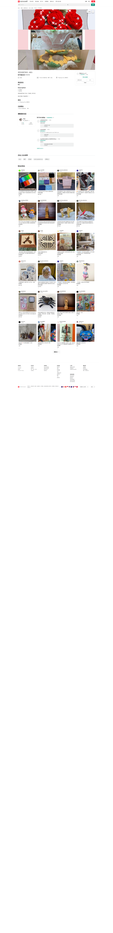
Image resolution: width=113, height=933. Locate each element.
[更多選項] (19, 197)
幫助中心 (28, 386)
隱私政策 (56, 386)
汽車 (57, 371)
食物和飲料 (72, 376)
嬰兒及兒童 (45, 369)
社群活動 (58, 370)
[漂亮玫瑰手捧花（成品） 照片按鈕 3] (56, 60)
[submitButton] (93, 5)
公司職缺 (41, 386)
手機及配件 (72, 368)
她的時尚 (32, 368)
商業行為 (28, 387)
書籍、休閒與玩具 (86, 370)
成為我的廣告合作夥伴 (47, 386)
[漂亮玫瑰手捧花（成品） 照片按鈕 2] (56, 40)
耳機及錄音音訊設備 (73, 369)
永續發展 (38, 386)
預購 (57, 368)
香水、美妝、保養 (34, 369)
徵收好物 (58, 369)
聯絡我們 (32, 386)
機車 (57, 375)
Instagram (19, 368)
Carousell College (21, 370)
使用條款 (53, 386)
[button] (28, 120)
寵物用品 (45, 370)
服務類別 (58, 377)
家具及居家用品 (72, 381)
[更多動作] (93, 11)
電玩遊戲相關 (72, 379)
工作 (57, 376)
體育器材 (71, 378)
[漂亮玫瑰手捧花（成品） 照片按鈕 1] (56, 19)
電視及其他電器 (46, 368)
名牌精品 (32, 370)
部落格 (19, 369)
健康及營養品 (72, 375)
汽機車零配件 (59, 372)
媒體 (35, 386)
